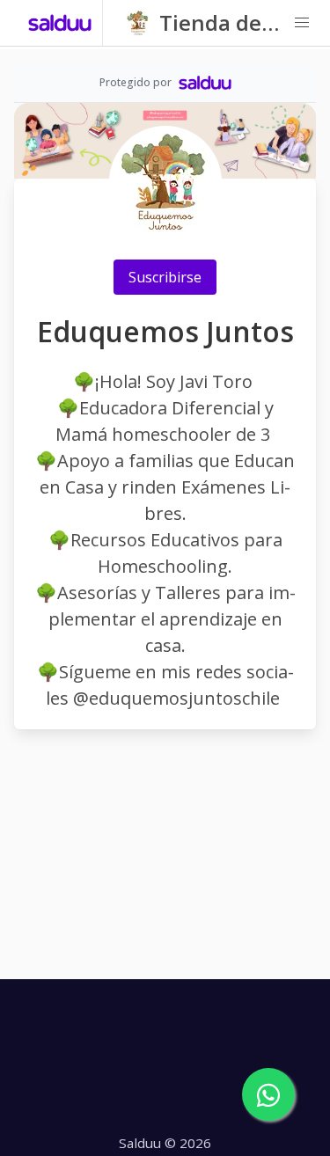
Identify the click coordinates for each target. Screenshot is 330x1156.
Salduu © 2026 (165, 1143)
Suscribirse (165, 277)
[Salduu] (60, 23)
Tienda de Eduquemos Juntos (220, 23)
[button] (301, 23)
